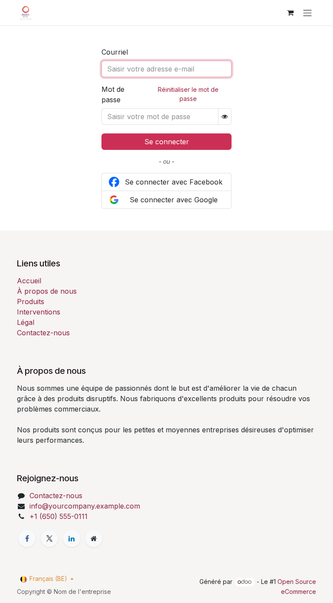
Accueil (29, 280)
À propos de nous (47, 291)
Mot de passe (112, 94)
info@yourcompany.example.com (84, 506)
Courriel (114, 52)
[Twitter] (49, 538)
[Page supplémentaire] (93, 538)
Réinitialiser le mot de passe (188, 94)
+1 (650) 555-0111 (58, 516)
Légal (25, 322)
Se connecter (166, 141)
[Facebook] (27, 538)
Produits (30, 301)
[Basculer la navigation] (307, 12)
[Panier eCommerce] (290, 12)
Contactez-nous (43, 332)
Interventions (38, 312)
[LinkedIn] (71, 538)
